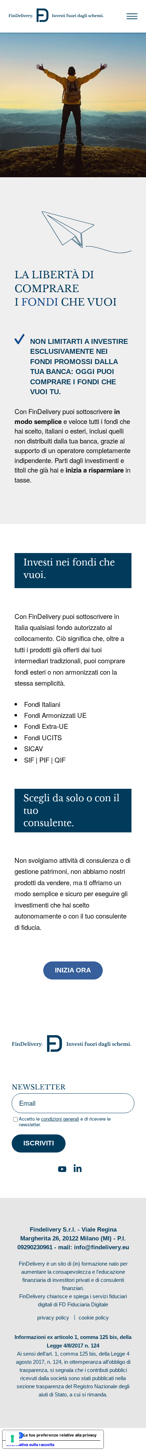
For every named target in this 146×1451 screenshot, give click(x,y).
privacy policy (53, 1317)
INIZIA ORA (73, 970)
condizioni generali (60, 1118)
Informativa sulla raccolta (30, 1444)
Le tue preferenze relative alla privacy (59, 1435)
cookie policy (94, 1317)
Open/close (132, 16)
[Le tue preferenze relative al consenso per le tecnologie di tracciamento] (12, 1438)
